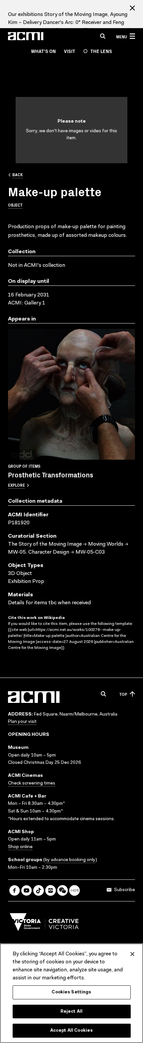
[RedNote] (74, 890)
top (123, 694)
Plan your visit (22, 722)
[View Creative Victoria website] (44, 924)
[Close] (132, 954)
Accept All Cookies (71, 1030)
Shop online (20, 847)
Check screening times (31, 783)
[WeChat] (62, 890)
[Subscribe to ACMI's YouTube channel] (26, 890)
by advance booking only (70, 860)
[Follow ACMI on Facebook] (14, 890)
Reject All (71, 1011)
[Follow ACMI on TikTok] (38, 890)
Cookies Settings (71, 992)
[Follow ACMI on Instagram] (50, 890)
